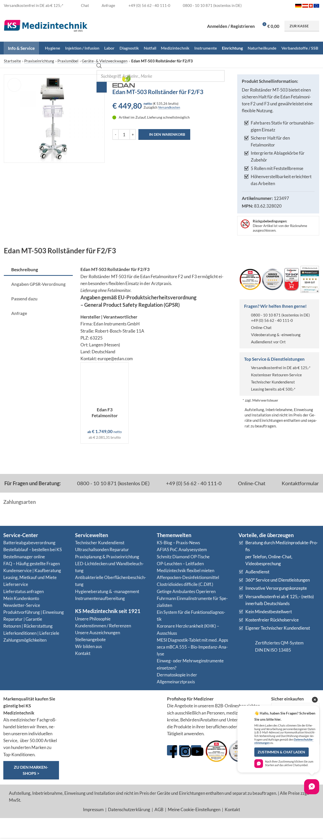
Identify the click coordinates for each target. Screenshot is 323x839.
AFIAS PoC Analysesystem (182, 549)
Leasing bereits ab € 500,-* (273, 389)
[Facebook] (172, 750)
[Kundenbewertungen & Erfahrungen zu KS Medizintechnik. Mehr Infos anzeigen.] (113, 715)
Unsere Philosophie (93, 618)
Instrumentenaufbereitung (100, 598)
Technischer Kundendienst (273, 382)
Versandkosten (169, 107)
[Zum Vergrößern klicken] (14, 84)
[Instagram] (184, 750)
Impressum (93, 809)
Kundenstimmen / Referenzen (103, 625)
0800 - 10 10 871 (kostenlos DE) (113, 483)
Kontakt (82, 653)
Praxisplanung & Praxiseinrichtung (107, 556)
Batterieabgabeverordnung (29, 542)
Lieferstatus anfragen (23, 591)
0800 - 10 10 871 (266, 315)
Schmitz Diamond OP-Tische (183, 556)
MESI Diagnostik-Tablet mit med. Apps (192, 640)
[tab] (38, 270)
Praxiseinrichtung (39, 61)
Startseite (12, 61)
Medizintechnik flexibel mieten (185, 570)
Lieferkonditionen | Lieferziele (31, 633)
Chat (84, 5)
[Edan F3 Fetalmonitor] (104, 383)
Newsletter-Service (21, 605)
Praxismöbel (67, 61)
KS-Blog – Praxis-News (178, 542)
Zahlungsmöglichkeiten (24, 640)
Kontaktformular (300, 483)
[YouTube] (196, 750)
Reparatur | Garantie (22, 619)
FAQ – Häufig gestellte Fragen (31, 563)
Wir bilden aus (88, 646)
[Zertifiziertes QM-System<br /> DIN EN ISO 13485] (244, 646)
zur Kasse (299, 26)
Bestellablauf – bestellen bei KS (32, 549)
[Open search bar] (99, 66)
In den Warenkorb (167, 134)
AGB (158, 809)
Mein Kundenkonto (21, 598)
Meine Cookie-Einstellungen (194, 809)
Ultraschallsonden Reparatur (102, 549)
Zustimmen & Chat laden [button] (281, 752)
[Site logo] (46, 25)
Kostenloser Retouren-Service (276, 374)
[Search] (102, 87)
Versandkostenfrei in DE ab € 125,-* (280, 367)
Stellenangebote (90, 639)
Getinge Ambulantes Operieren (186, 591)
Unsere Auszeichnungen (97, 632)
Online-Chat (261, 327)
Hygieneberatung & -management (107, 591)
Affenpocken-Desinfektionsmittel (188, 577)
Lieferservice (15, 584)
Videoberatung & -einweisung (276, 334)
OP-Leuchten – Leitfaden (180, 563)
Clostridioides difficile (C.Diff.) (185, 584)
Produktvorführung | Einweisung (33, 612)
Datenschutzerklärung (129, 809)
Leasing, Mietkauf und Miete (30, 577)
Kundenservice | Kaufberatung (32, 570)
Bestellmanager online (24, 556)
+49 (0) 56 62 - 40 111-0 (272, 320)
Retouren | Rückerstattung (28, 626)
